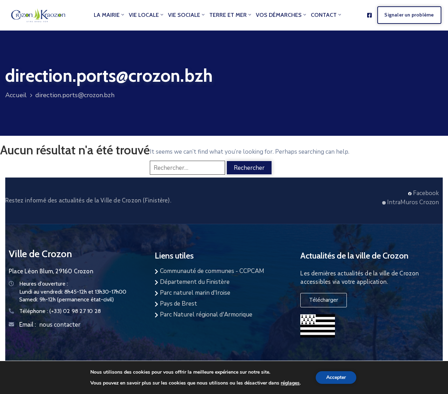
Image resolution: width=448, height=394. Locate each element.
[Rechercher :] (187, 168)
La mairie (107, 15)
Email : (27, 324)
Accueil (16, 95)
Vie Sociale (184, 15)
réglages (290, 383)
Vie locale (144, 15)
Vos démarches (279, 15)
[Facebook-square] (369, 15)
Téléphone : (60, 311)
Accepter (336, 377)
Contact (324, 15)
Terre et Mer (228, 15)
